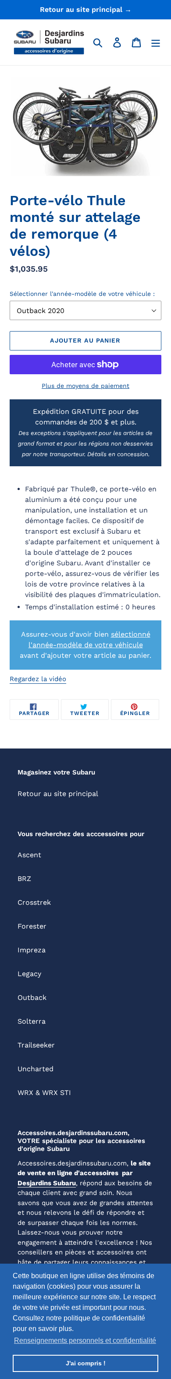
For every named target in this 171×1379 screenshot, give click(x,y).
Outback (32, 997)
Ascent (29, 855)
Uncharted (35, 1069)
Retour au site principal (58, 793)
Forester (32, 926)
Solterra (32, 1021)
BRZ (24, 878)
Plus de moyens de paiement (85, 385)
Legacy (29, 974)
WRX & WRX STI (44, 1092)
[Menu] (155, 42)
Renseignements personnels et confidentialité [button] (85, 1340)
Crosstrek (34, 902)
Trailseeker (36, 1045)
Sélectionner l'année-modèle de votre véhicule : (82, 293)
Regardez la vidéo (38, 679)
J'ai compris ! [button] (86, 1363)
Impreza (32, 950)
